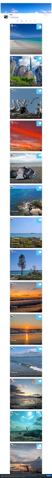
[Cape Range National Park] (26, 39)
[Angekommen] (26, 394)
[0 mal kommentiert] (40, 36)
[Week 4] (26, 136)
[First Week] (26, 297)
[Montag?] (26, 329)
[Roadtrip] (26, 71)
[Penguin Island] (26, 103)
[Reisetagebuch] (26, 458)
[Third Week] (26, 168)
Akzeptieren (49, 475)
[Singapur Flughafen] (26, 426)
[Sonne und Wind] (26, 265)
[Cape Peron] (26, 200)
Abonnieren (45, 14)
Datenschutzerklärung (28, 476)
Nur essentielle (42, 475)
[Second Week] (26, 232)
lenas (15, 25)
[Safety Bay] (26, 361)
